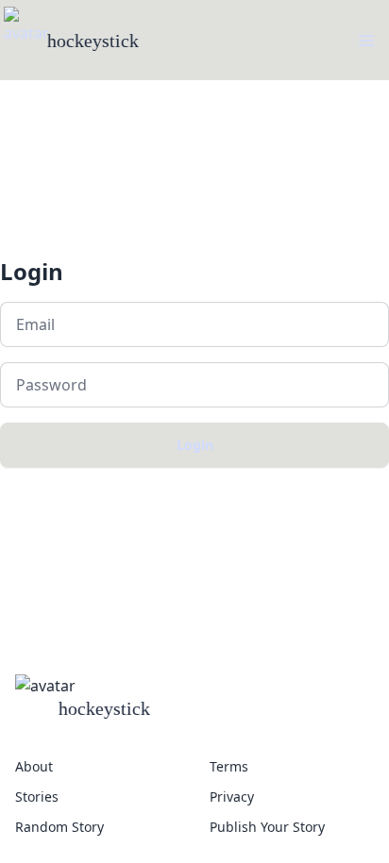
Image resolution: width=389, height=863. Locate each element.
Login (195, 445)
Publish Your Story (267, 827)
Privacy (232, 796)
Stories (37, 796)
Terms (229, 766)
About (34, 766)
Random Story (59, 827)
